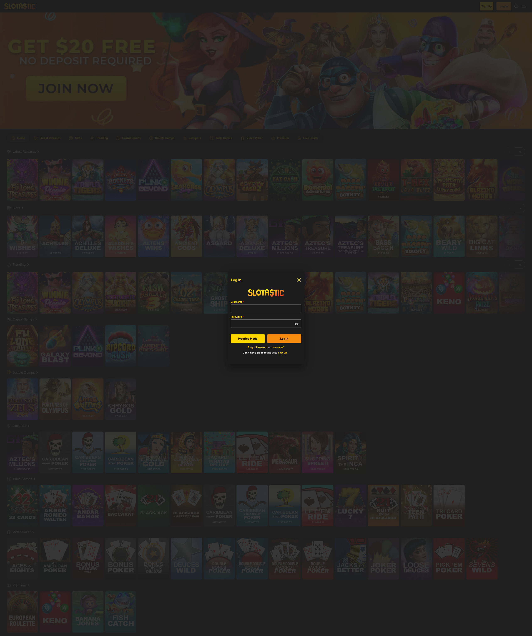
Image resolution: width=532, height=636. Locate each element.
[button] (297, 324)
